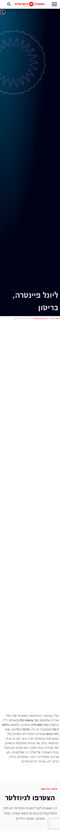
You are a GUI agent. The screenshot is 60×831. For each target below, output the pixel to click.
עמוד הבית (54, 319)
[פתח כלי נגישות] (2, 12)
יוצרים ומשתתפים (40, 319)
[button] (54, 5)
